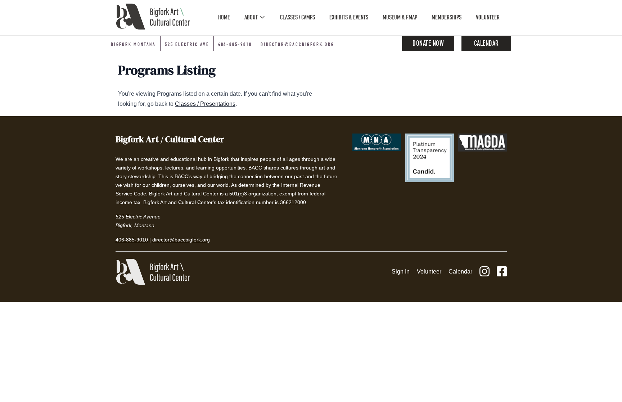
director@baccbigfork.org (297, 45)
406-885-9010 (235, 45)
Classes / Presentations (205, 104)
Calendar (486, 44)
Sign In (401, 271)
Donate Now (428, 44)
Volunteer (429, 271)
